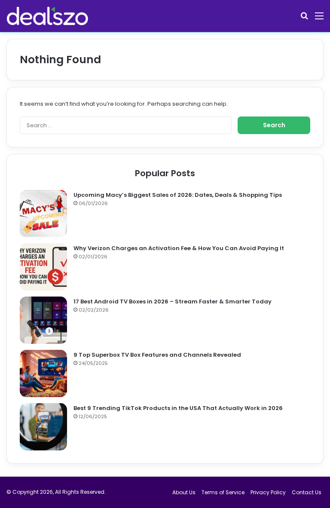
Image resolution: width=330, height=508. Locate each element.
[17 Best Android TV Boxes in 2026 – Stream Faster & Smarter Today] (43, 320)
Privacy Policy (268, 492)
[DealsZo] (47, 16)
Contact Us (306, 492)
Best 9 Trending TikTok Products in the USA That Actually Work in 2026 (178, 408)
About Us (184, 492)
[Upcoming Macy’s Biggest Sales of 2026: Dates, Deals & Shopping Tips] (43, 213)
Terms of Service (223, 492)
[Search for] (304, 19)
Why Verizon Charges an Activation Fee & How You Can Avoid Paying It (178, 248)
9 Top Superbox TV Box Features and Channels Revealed (157, 355)
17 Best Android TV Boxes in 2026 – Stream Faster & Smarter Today (172, 301)
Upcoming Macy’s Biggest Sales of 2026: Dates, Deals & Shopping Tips (177, 195)
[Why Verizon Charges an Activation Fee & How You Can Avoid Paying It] (43, 267)
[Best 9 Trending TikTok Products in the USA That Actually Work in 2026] (43, 426)
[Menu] (319, 19)
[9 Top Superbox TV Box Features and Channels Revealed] (43, 373)
